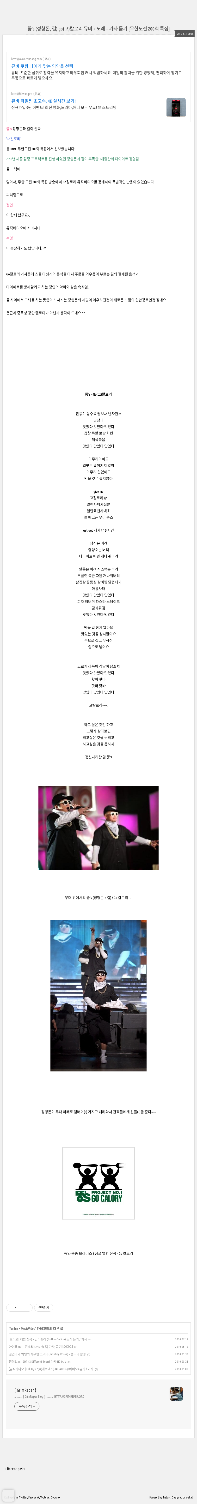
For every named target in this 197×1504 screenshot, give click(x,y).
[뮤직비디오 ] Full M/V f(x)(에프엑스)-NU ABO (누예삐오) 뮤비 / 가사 (51, 1369)
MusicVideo (28, 1329)
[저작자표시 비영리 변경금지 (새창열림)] (59, 1308)
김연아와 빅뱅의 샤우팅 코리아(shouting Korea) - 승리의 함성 (47, 1354)
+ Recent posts (14, 1469)
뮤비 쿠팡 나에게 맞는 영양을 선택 (42, 66)
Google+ (55, 1497)
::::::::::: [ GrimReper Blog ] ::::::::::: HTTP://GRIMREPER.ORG (49, 1396)
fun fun (14, 1329)
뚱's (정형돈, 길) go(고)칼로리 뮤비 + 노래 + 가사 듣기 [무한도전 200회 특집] (98, 28)
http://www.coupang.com (26, 59)
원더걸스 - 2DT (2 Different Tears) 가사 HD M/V (37, 1361)
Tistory (167, 1497)
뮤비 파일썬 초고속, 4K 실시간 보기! (43, 101)
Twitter (23, 1497)
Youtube (44, 1497)
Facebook (33, 1497)
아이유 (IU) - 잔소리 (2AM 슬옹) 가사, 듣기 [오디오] (41, 1346)
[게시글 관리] (27, 1307)
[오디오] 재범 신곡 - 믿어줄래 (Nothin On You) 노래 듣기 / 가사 (48, 1339)
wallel (189, 1497)
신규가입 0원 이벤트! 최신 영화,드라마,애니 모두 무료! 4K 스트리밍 (64, 107)
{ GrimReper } (25, 1390)
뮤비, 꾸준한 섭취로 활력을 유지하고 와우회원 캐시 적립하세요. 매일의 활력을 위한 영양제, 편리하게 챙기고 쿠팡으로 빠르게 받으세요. (96, 75)
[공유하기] (21, 1307)
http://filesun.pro (21, 94)
